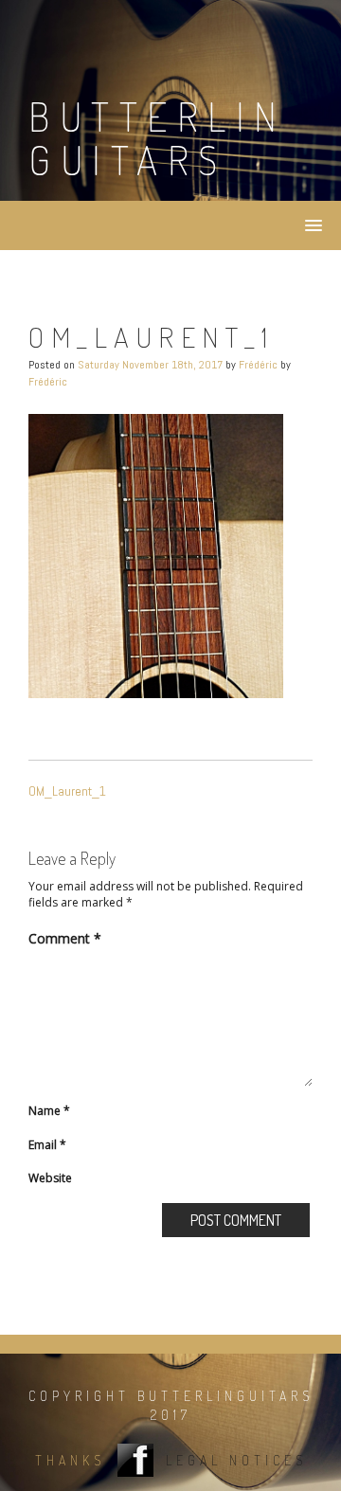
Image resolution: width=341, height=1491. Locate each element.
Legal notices (236, 1460)
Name (49, 1111)
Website (50, 1178)
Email (47, 1145)
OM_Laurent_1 (67, 790)
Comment (64, 938)
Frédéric (258, 364)
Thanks (70, 1460)
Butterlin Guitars (157, 138)
